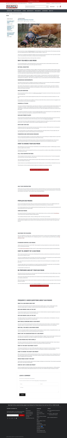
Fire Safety (27, 416)
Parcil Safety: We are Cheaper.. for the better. (10, 22)
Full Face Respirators (29, 412)
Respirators (9, 10)
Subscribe (21, 415)
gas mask (20, 70)
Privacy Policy (37, 380)
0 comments (33, 21)
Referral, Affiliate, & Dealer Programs (41, 421)
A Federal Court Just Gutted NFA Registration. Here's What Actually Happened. (10, 28)
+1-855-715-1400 (55, 413)
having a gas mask (39, 111)
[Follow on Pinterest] (14, 418)
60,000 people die (31, 51)
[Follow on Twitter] (9, 418)
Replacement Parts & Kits (30, 418)
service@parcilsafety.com (23, 3)
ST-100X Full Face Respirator (24, 248)
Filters (24, 10)
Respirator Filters (28, 415)
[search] (47, 7)
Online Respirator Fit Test (41, 430)
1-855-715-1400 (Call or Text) (12, 3)
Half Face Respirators (29, 413)
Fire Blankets (38, 10)
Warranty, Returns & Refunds (41, 416)
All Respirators (28, 410)
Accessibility (39, 426)
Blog (37, 419)
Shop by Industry (17, 10)
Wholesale (48, 3)
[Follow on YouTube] (16, 418)
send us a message (37, 283)
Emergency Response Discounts (40, 428)
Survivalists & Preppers (21, 18)
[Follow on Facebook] (7, 418)
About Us (51, 10)
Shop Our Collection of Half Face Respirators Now (39, 195)
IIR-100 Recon (56, 213)
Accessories (45, 10)
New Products (30, 10)
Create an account (58, 3)
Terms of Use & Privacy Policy (40, 414)
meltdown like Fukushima (48, 118)
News (9, 13)
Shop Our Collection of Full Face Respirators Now (39, 169)
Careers (38, 417)
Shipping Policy (39, 423)
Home (7, 13)
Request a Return (39, 412)
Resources (30, 3)
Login (53, 3)
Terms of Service (42, 380)
